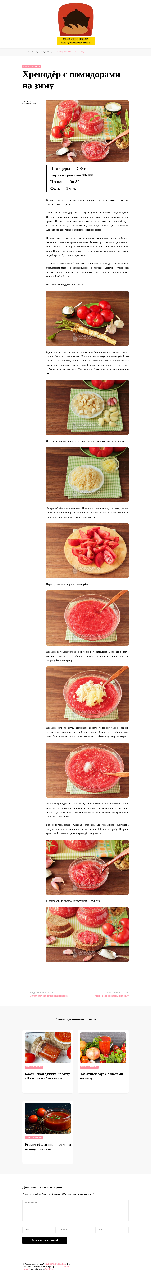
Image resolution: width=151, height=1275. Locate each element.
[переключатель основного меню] (3, 24)
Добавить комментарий (32, 102)
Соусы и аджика (31, 66)
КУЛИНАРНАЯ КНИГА (55, 1264)
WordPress (49, 1269)
